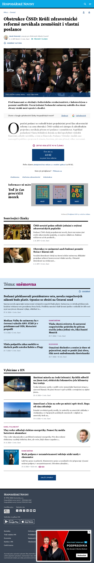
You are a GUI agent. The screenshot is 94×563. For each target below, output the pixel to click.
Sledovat (64, 116)
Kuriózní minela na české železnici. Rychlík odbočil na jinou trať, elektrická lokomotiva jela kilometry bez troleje (61, 380)
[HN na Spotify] (31, 510)
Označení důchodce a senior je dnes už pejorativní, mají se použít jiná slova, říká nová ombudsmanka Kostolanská (69, 350)
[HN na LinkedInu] (27, 510)
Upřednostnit (81, 116)
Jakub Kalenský (15, 36)
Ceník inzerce (8, 545)
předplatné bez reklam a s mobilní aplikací (50, 165)
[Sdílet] (84, 12)
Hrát (42, 201)
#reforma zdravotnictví (31, 177)
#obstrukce (47, 177)
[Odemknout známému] (89, 12)
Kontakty (7, 531)
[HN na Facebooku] (20, 510)
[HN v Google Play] (11, 521)
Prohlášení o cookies (35, 535)
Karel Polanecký (11, 427)
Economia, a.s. (19, 498)
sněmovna (26, 284)
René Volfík (35, 94)
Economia (7, 538)
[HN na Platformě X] (17, 510)
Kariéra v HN (8, 542)
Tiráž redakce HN (10, 535)
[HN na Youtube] (34, 510)
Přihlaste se (57, 171)
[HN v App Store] (27, 521)
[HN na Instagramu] (24, 510)
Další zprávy (47, 477)
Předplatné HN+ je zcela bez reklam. (79, 214)
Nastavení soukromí (35, 538)
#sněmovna (15, 177)
